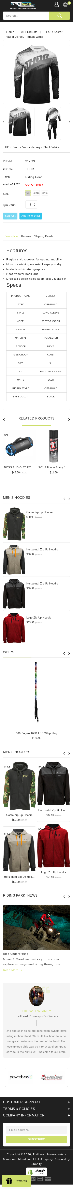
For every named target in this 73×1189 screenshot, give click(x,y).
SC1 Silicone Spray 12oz (54, 467)
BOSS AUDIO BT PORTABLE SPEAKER (30, 467)
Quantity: (10, 205)
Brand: (8, 168)
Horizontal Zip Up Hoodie (42, 549)
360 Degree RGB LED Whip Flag (36, 733)
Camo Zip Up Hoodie (39, 512)
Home (10, 31)
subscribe (36, 1139)
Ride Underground (15, 953)
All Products (29, 31)
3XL (36, 193)
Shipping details (43, 236)
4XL (44, 193)
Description (11, 236)
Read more (11, 970)
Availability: (11, 184)
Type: (7, 176)
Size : (6, 194)
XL (28, 193)
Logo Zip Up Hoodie (38, 617)
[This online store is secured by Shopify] (36, 1171)
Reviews (26, 236)
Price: (7, 160)
